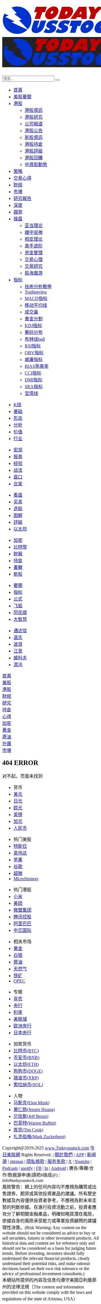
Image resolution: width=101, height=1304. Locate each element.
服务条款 (56, 1161)
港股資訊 (34, 110)
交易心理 (34, 259)
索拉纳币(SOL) (28, 1084)
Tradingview (36, 292)
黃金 (6, 730)
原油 (6, 736)
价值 (17, 431)
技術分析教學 (38, 286)
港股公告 (34, 130)
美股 (6, 682)
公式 (17, 599)
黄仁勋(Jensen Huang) (34, 1109)
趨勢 (17, 212)
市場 (17, 191)
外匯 (6, 743)
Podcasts (10, 1168)
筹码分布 (34, 332)
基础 (17, 411)
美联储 (20, 1019)
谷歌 (17, 866)
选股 (17, 508)
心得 (6, 716)
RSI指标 (33, 346)
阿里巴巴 (22, 923)
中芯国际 (22, 930)
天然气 (20, 968)
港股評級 (34, 151)
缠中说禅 (34, 232)
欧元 (17, 807)
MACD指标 (36, 298)
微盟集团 (22, 910)
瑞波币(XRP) (26, 1077)
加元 (17, 821)
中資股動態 (36, 164)
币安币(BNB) (26, 1057)
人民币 (20, 828)
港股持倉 (34, 144)
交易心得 (22, 178)
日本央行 (22, 1032)
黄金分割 (34, 318)
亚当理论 (34, 225)
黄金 (17, 948)
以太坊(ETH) (26, 1064)
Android (58, 1168)
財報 (17, 553)
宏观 (17, 449)
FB (39, 1168)
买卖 (17, 501)
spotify (27, 1168)
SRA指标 (34, 386)
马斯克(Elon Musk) (31, 1102)
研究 (6, 703)
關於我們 (64, 1154)
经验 (17, 463)
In (46, 1168)
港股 (17, 103)
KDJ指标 (33, 325)
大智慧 (20, 619)
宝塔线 (31, 393)
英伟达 (20, 853)
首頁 (17, 90)
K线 (17, 404)
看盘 (17, 495)
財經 (17, 184)
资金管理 (34, 252)
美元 (17, 794)
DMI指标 (33, 379)
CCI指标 (33, 373)
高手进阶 (34, 246)
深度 (17, 205)
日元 (17, 801)
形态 (17, 418)
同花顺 (20, 612)
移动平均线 (36, 305)
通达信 (20, 630)
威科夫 (20, 657)
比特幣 (20, 547)
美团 (17, 903)
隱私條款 (35, 1161)
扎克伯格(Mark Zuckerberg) (39, 1136)
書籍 (17, 567)
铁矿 (17, 975)
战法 (17, 470)
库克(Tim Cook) (28, 1129)
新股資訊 (34, 137)
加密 (17, 540)
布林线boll (35, 339)
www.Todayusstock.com (67, 1148)
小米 (17, 896)
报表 (17, 456)
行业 (17, 438)
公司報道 (34, 123)
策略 (17, 171)
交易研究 (34, 266)
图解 (17, 515)
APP (80, 1154)
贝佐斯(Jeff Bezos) (30, 1116)
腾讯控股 (22, 916)
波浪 (17, 644)
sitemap (16, 1161)
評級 (17, 522)
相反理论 (34, 239)
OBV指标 (34, 352)
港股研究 (34, 117)
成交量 (31, 312)
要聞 (17, 585)
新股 (17, 574)
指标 (17, 279)
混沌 (17, 664)
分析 (17, 425)
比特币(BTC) (26, 1050)
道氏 (17, 637)
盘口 (17, 477)
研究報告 (22, 198)
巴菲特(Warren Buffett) (34, 1123)
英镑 (17, 814)
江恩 (17, 651)
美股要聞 (22, 96)
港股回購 (34, 157)
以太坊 (20, 529)
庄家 (17, 483)
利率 (17, 1012)
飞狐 (17, 605)
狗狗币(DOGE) (28, 1071)
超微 (17, 873)
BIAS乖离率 (37, 366)
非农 (17, 998)
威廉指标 (34, 359)
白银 (17, 955)
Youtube (82, 1161)
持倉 (17, 560)
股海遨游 (34, 273)
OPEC (19, 981)
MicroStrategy (26, 878)
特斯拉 (20, 846)
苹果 (17, 859)
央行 (17, 1005)
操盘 (17, 218)
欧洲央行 (22, 1025)
